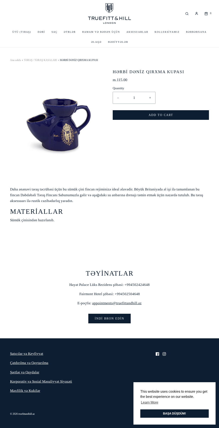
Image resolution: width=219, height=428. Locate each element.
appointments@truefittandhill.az (117, 303)
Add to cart (161, 115)
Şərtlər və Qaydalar (24, 372)
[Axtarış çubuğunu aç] (187, 13)
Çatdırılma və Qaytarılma (29, 363)
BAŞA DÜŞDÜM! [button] (174, 413)
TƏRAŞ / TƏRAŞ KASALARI (40, 60)
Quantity (118, 88)
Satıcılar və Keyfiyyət (26, 354)
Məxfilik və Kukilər (25, 391)
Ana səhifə (15, 60)
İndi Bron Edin (109, 318)
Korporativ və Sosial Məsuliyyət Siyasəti (41, 381)
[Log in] (196, 13)
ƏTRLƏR (70, 32)
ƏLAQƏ (96, 42)
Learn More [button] (149, 402)
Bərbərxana (196, 32)
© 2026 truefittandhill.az (22, 413)
